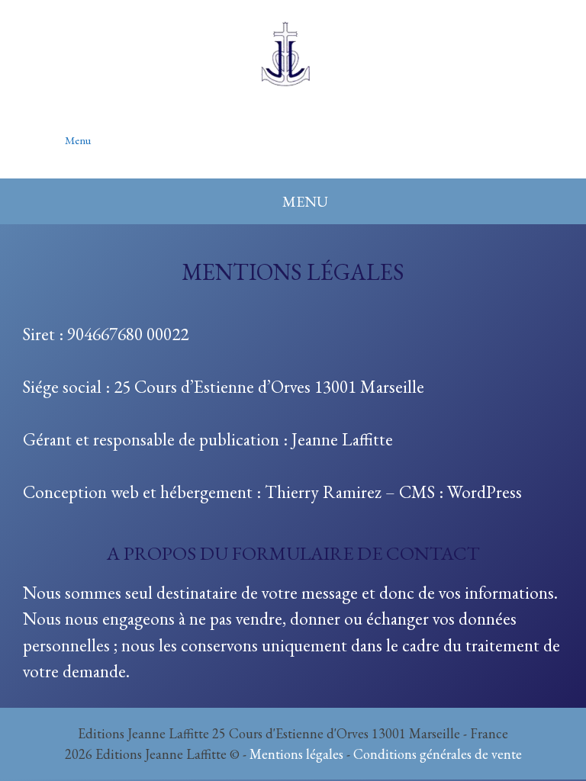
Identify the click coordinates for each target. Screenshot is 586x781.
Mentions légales (296, 754)
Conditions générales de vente (437, 754)
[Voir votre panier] (539, 132)
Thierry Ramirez (323, 491)
